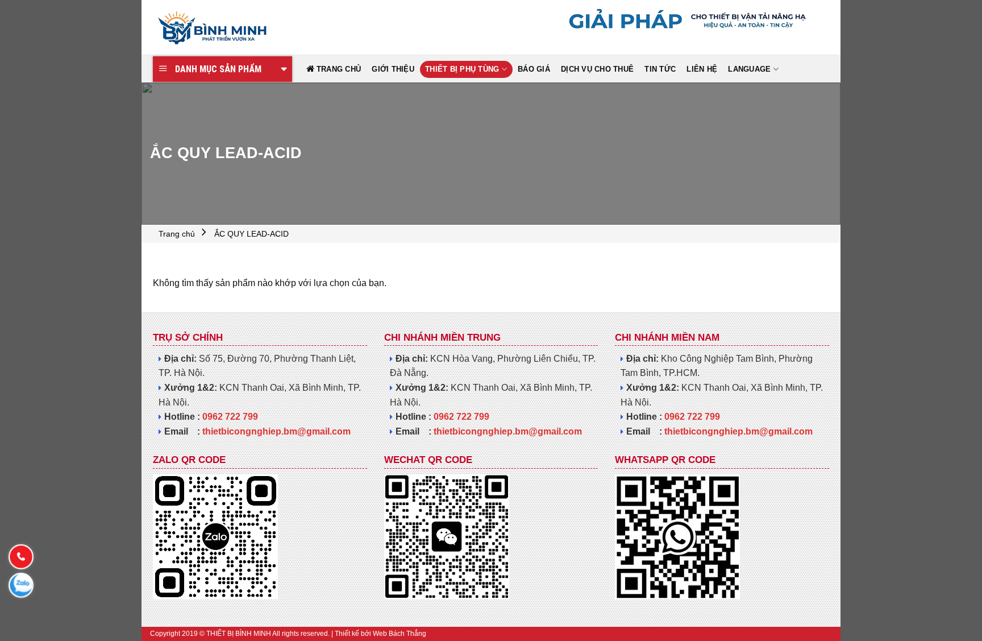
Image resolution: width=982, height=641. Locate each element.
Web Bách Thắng (399, 634)
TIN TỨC (660, 69)
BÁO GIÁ (534, 69)
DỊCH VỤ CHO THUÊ (597, 69)
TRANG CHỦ (339, 69)
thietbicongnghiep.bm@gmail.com (276, 431)
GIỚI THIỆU (393, 69)
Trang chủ (177, 233)
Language (749, 69)
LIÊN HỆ (701, 69)
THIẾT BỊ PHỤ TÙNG (462, 69)
